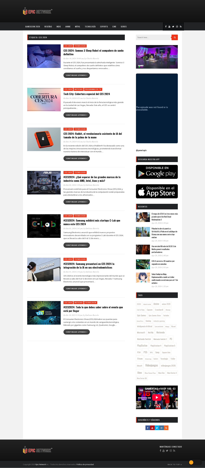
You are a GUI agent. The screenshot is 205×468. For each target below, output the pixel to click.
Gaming (148, 320)
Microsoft (141, 332)
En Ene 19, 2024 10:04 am (73, 58)
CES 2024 (68, 46)
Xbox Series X (172, 372)
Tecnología (90, 26)
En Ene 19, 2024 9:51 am (73, 98)
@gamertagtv (141, 150)
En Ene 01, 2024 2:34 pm (73, 271)
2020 (139, 304)
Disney (168, 309)
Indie (58, 26)
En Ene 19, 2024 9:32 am (73, 141)
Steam (140, 358)
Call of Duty (140, 310)
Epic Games (141, 315)
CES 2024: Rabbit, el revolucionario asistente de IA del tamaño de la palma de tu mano (92, 135)
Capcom (149, 309)
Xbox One (161, 373)
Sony (157, 352)
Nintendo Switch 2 (160, 339)
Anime (68, 26)
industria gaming (159, 321)
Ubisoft (139, 365)
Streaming (148, 359)
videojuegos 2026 (168, 365)
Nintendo (160, 332)
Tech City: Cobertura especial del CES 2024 (86, 94)
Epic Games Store (155, 315)
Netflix (150, 332)
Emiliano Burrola (92, 185)
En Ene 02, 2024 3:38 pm (73, 185)
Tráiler (173, 358)
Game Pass (140, 321)
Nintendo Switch (144, 339)
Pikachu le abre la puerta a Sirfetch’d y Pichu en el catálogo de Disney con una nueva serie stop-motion (164, 233)
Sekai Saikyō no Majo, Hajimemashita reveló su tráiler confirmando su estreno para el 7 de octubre (165, 278)
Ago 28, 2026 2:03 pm (160, 267)
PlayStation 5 (169, 345)
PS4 (139, 352)
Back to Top (174, 464)
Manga (167, 326)
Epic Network (41, 464)
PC (171, 339)
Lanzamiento (159, 326)
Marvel (173, 326)
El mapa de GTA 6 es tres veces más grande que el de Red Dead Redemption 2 (165, 216)
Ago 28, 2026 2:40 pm (160, 255)
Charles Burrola (93, 58)
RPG (151, 352)
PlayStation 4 (155, 345)
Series (124, 26)
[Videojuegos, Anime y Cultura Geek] (38, 15)
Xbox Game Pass (150, 373)
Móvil (77, 26)
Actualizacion (147, 304)
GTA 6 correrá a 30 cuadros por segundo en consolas (163, 262)
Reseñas (48, 26)
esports (104, 26)
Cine (114, 26)
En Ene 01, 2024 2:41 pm (73, 228)
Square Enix (166, 352)
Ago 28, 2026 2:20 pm (160, 223)
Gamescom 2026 (32, 26)
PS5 (145, 352)
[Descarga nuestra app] (157, 177)
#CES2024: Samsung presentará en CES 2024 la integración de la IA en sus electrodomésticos (88, 265)
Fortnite (166, 315)
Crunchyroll (159, 309)
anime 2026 (166, 304)
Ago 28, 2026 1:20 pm (160, 286)
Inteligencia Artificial (144, 326)
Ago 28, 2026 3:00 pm (160, 240)
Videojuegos (151, 365)
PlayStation (142, 345)
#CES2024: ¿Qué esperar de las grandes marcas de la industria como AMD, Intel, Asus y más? (91, 178)
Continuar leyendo (76, 75)
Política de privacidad (85, 464)
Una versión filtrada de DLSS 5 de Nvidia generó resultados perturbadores (164, 249)
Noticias (78, 89)
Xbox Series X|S (142, 378)
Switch (156, 359)
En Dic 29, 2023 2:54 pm (72, 315)
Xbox (139, 372)
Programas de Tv (93, 89)
